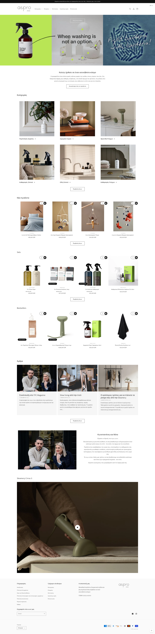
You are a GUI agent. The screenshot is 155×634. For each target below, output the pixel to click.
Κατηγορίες (51, 587)
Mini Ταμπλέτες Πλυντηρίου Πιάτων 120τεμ (31, 345)
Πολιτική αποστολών (22, 599)
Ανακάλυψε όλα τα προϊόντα (77, 86)
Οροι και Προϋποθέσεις (23, 593)
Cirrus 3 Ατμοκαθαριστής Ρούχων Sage (61, 345)
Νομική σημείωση (21, 601)
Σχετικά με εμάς (52, 596)
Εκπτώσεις (51, 593)
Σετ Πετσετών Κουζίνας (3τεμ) (61, 289)
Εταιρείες (50, 590)
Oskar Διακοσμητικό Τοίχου (92, 235)
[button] (38, 9)
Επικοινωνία (51, 599)
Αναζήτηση (20, 587)
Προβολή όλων (77, 189)
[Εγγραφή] (44, 613)
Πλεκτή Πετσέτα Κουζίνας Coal (122, 345)
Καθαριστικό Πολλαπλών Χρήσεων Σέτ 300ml (122, 289)
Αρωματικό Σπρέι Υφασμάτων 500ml (92, 345)
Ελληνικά (20, 628)
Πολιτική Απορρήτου (22, 590)
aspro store (136, 629)
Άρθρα (19, 604)
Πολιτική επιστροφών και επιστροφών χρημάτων (30, 596)
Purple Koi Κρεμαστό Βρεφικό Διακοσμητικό (123, 235)
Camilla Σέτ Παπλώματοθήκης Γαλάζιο (31, 235)
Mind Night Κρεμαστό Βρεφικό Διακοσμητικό (62, 235)
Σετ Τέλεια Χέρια (31, 289)
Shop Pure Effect (77, 20)
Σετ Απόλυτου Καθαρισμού (92, 289)
